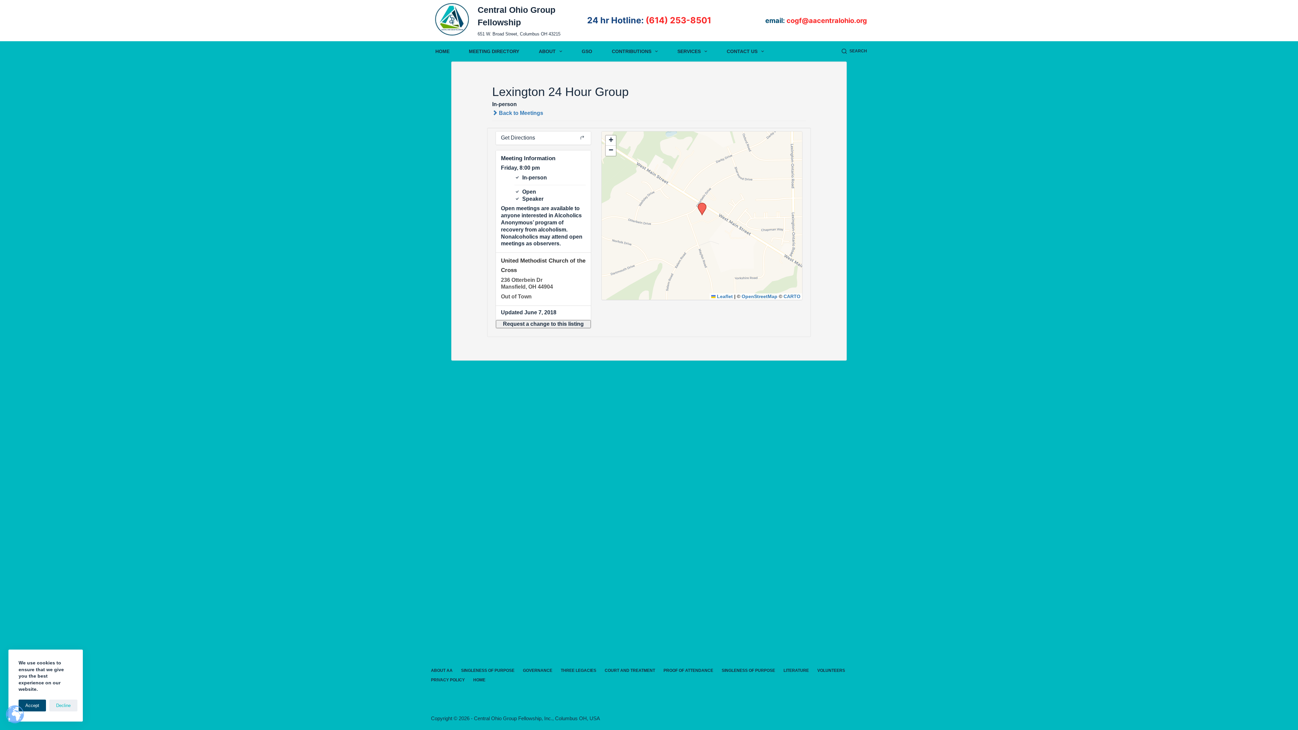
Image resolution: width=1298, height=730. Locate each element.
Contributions (631, 51)
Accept (32, 705)
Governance (537, 670)
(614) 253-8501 (678, 20)
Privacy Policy (448, 680)
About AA (442, 670)
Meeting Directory (494, 51)
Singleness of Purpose (487, 670)
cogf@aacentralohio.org (827, 21)
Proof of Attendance (688, 670)
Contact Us (742, 51)
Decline (63, 705)
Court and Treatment (630, 670)
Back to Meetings (520, 113)
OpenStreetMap (759, 296)
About (547, 51)
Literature (796, 670)
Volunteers (831, 670)
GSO (587, 51)
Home (442, 51)
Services (689, 51)
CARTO (792, 296)
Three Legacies (578, 670)
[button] (543, 324)
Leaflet (724, 296)
